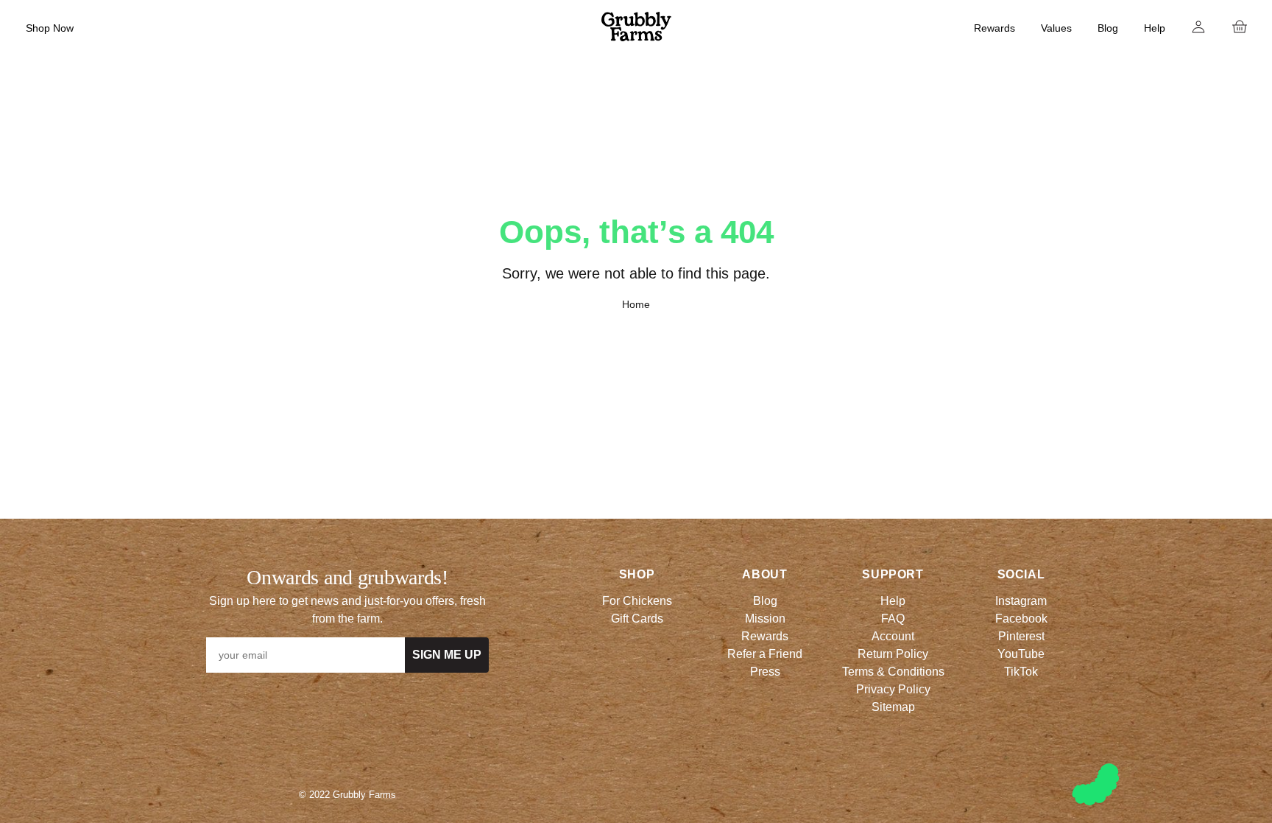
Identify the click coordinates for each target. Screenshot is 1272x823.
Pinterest (1021, 636)
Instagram (1021, 601)
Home (636, 304)
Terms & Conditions (893, 671)
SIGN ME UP (446, 654)
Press (765, 671)
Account (893, 636)
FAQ (893, 618)
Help (1154, 28)
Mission (765, 618)
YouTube (1021, 654)
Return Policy (893, 654)
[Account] (1198, 26)
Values (1056, 28)
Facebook (1021, 618)
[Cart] (1239, 26)
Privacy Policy (893, 689)
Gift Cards (637, 618)
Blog (1108, 28)
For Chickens (637, 601)
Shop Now (50, 28)
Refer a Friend (764, 654)
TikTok (1021, 671)
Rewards (994, 28)
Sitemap (893, 707)
